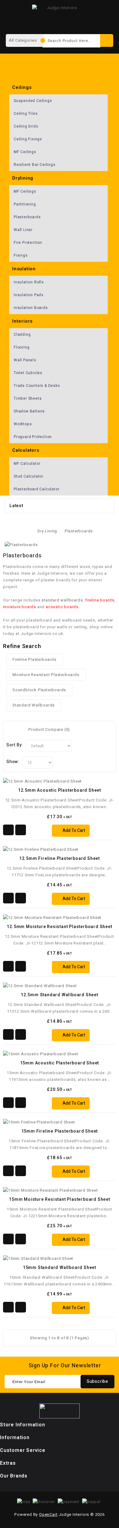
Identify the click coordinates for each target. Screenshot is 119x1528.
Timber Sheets (27, 398)
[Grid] (10, 730)
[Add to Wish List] (8, 830)
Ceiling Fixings (28, 139)
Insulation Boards (31, 307)
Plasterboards (27, 217)
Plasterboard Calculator (36, 489)
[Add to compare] (20, 830)
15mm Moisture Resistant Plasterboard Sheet (59, 1199)
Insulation (24, 268)
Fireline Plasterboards (34, 659)
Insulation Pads (29, 295)
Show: (12, 762)
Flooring (21, 347)
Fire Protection (28, 242)
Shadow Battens (29, 411)
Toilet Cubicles (28, 373)
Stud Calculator (28, 476)
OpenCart (48, 1514)
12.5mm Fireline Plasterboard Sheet (59, 858)
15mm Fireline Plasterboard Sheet (59, 1131)
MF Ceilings (25, 152)
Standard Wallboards (34, 705)
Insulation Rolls (29, 282)
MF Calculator (27, 463)
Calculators (25, 450)
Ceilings (21, 87)
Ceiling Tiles (26, 113)
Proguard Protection (33, 437)
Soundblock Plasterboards (39, 690)
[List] (18, 730)
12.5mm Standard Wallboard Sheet (59, 995)
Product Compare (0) (49, 729)
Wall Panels (25, 360)
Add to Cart (74, 830)
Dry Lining (47, 531)
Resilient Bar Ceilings (35, 164)
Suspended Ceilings (33, 100)
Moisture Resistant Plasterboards (46, 675)
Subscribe (97, 1381)
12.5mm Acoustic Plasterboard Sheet (59, 790)
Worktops (23, 424)
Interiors (22, 321)
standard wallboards (62, 600)
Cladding (22, 334)
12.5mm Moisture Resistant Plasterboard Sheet (59, 926)
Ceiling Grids (26, 126)
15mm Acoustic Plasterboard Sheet (59, 1063)
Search (106, 40)
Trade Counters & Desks (37, 385)
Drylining (22, 178)
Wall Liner (23, 230)
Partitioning (25, 204)
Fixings (21, 255)
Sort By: (14, 745)
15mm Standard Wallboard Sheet (59, 1267)
